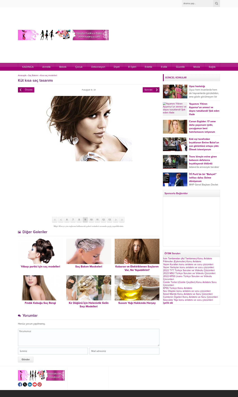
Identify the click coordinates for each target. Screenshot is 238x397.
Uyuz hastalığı (197, 86)
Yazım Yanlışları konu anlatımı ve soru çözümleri (188, 267)
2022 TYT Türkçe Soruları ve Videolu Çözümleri (189, 270)
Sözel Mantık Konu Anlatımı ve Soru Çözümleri (188, 294)
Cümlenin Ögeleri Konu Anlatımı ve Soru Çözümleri (190, 296)
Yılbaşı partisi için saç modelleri (40, 266)
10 (91, 219)
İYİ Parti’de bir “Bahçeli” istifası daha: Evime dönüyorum (202, 178)
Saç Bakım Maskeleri (88, 266)
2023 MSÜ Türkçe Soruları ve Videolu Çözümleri (189, 273)
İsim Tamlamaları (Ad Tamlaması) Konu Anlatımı (187, 258)
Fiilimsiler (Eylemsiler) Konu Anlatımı (182, 261)
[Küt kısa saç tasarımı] (88, 159)
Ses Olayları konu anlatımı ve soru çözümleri (187, 291)
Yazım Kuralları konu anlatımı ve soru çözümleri (188, 264)
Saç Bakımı (33, 75)
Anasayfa (22, 75)
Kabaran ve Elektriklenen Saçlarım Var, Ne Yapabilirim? (137, 268)
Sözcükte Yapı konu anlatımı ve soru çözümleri (188, 299)
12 (103, 219)
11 (97, 219)
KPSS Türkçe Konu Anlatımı (177, 288)
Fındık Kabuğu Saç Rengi (40, 303)
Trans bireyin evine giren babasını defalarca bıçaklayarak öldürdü (203, 160)
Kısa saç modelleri (48, 75)
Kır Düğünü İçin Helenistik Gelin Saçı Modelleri (89, 304)
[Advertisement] (159, 35)
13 (109, 219)
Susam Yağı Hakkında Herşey (137, 303)
